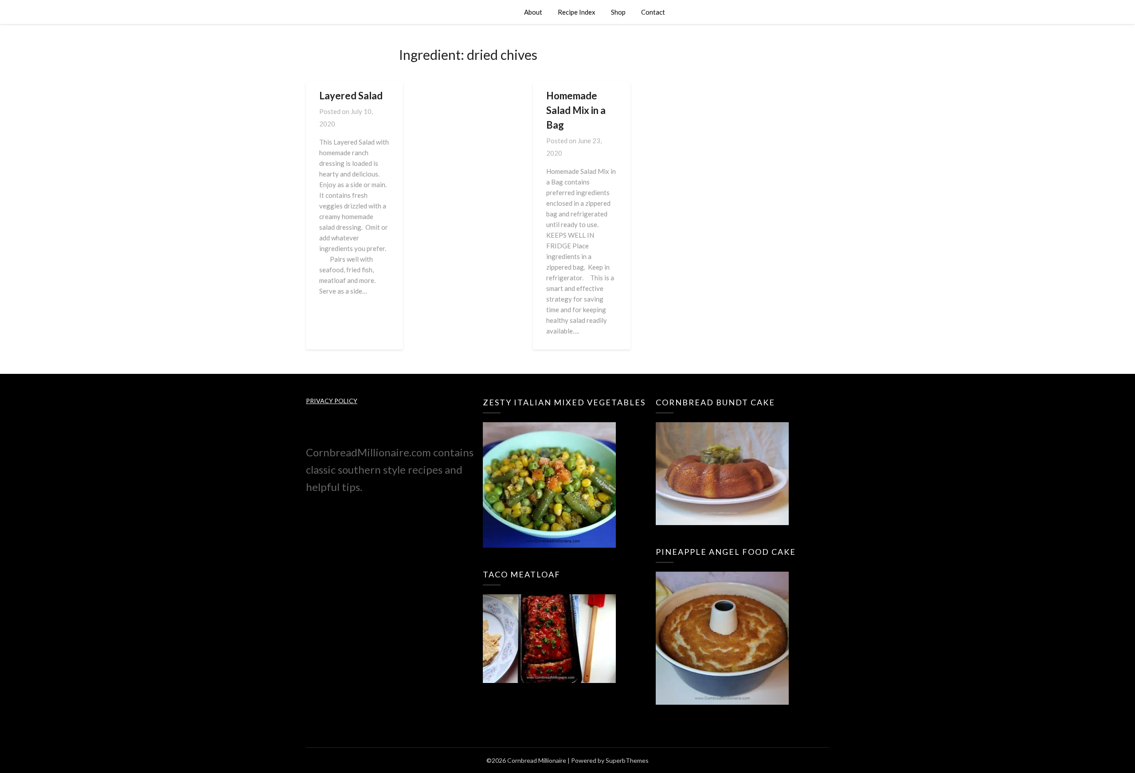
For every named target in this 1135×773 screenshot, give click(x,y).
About (533, 12)
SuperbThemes (627, 760)
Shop (618, 12)
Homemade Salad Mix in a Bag (576, 110)
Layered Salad (351, 96)
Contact (653, 12)
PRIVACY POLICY (331, 400)
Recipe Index (576, 12)
